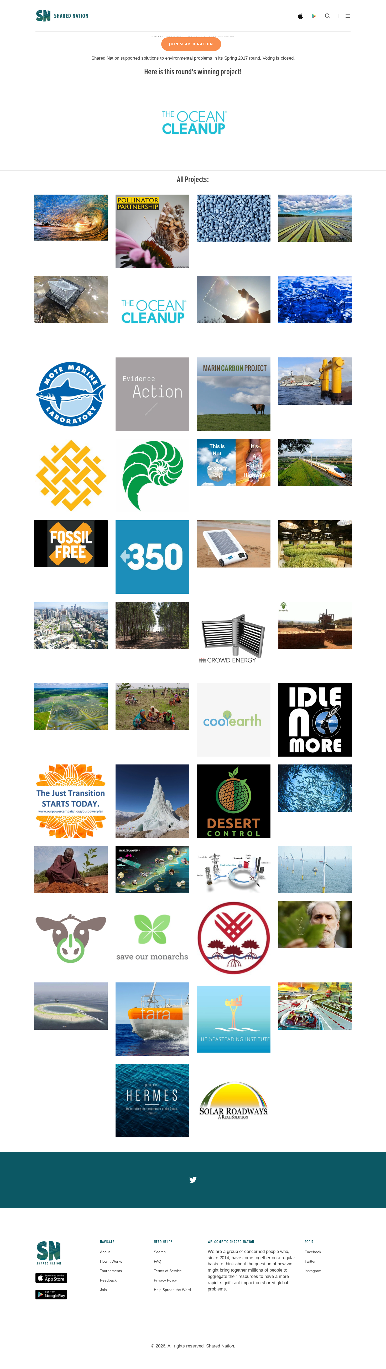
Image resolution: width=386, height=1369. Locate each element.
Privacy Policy (165, 1280)
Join (103, 1290)
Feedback (108, 1280)
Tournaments (111, 1271)
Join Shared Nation (191, 44)
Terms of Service (168, 1271)
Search (160, 1252)
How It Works (111, 1261)
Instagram (313, 1271)
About (105, 1252)
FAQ (157, 1261)
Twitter (310, 1261)
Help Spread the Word (172, 1290)
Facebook (313, 1252)
